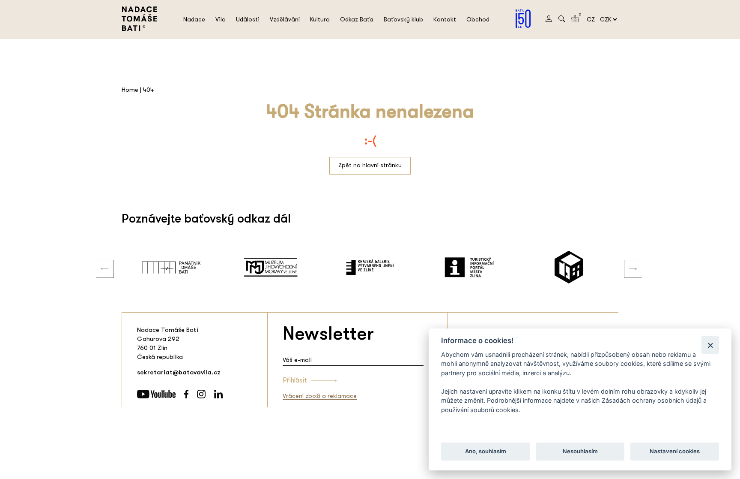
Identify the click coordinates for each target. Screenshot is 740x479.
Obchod (477, 19)
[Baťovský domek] (568, 267)
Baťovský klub (403, 19)
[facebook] (186, 396)
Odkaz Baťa (356, 19)
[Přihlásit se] (549, 19)
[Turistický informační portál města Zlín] (469, 267)
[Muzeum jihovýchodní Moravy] (270, 267)
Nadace (194, 19)
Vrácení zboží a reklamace (320, 395)
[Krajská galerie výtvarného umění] (370, 267)
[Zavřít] (710, 345)
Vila (220, 19)
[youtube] (156, 396)
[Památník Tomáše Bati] (171, 267)
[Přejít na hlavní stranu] (139, 28)
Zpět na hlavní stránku (370, 165)
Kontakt (444, 19)
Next (626, 260)
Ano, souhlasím (485, 451)
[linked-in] (218, 396)
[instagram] (201, 396)
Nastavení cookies (675, 451)
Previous (98, 260)
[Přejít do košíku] (575, 20)
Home (130, 89)
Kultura (320, 19)
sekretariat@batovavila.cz (179, 372)
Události (248, 19)
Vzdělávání (285, 19)
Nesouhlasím (579, 451)
